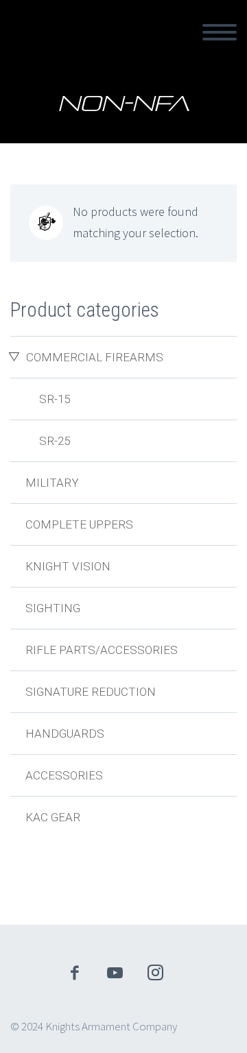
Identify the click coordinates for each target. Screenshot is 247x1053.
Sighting (52, 608)
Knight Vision (67, 566)
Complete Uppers (79, 524)
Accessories (64, 775)
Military (52, 482)
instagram (155, 973)
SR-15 (54, 399)
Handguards (64, 733)
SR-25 (54, 441)
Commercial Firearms (94, 357)
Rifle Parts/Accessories (101, 650)
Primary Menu (219, 32)
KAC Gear (52, 817)
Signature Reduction (90, 692)
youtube (115, 973)
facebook (74, 973)
